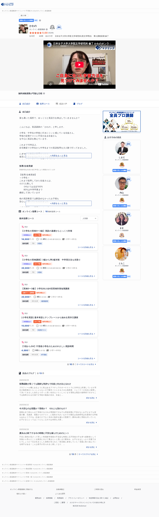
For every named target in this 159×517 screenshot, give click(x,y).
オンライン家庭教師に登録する (21, 489)
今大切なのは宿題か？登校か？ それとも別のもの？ (43, 408)
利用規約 (60, 498)
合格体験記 (60, 489)
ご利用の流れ (99, 489)
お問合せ (116, 498)
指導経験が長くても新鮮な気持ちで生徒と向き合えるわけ (45, 384)
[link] (58, 237)
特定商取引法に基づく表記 (98, 498)
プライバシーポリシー (76, 498)
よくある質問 (60, 494)
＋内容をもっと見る (59, 155)
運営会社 (38, 498)
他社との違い (21, 494)
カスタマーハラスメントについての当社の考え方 (87, 502)
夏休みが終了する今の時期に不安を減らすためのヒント (44, 433)
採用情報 (49, 498)
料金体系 (137, 489)
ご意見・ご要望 (59, 502)
